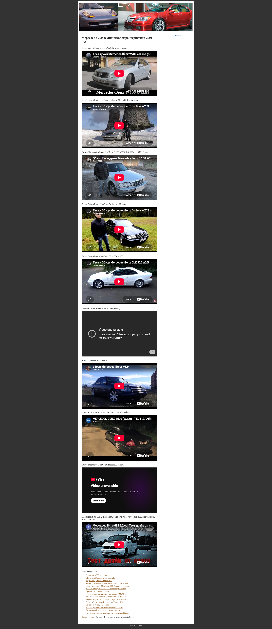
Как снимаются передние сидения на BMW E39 (106, 594)
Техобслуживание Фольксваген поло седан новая (107, 583)
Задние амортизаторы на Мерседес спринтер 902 (106, 599)
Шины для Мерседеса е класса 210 (100, 578)
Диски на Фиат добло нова (97, 605)
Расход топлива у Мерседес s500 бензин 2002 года (107, 586)
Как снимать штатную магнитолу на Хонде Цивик (107, 613)
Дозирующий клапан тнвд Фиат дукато (103, 610)
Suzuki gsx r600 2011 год (96, 575)
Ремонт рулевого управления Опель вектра (104, 607)
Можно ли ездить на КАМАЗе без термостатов (106, 589)
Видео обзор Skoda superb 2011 (99, 581)
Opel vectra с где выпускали (97, 591)
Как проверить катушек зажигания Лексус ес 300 (107, 597)
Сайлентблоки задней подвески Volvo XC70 (104, 602)
